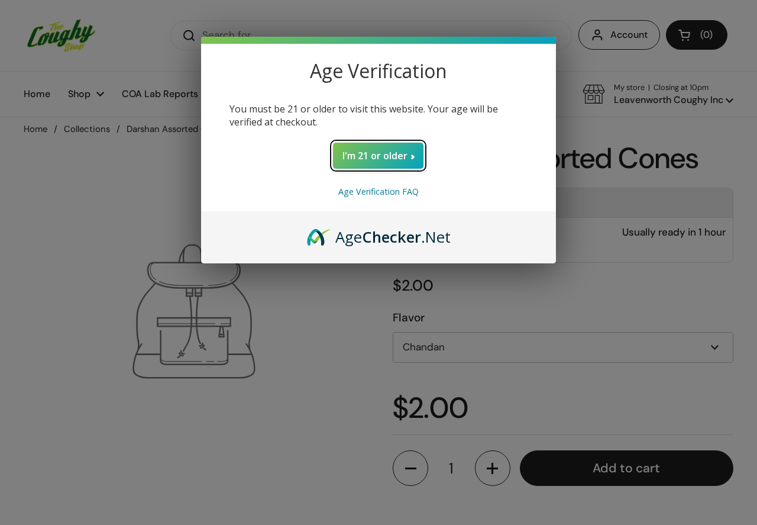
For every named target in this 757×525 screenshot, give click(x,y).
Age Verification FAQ (378, 191)
